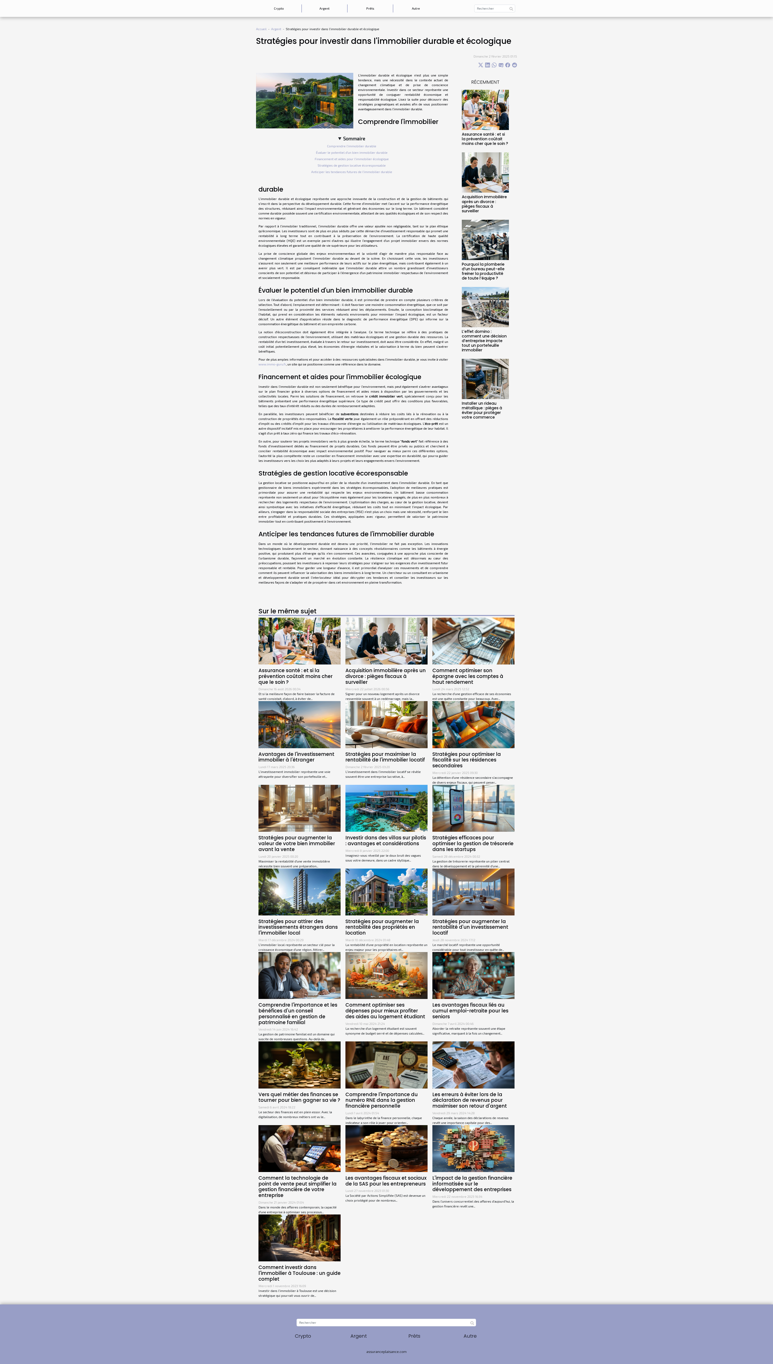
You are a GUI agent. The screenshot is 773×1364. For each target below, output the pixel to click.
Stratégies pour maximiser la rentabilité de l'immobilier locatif (385, 757)
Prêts (370, 8)
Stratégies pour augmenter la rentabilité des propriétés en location (382, 927)
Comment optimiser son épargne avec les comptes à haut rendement (467, 676)
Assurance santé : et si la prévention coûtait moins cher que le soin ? (485, 139)
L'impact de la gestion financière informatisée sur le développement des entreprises (472, 1184)
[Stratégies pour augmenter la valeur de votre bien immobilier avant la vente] (299, 808)
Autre (416, 8)
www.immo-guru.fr (272, 364)
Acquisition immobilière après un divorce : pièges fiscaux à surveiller (484, 204)
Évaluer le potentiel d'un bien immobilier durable (352, 152)
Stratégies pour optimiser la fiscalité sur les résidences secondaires (466, 760)
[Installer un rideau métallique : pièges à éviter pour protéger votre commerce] (485, 378)
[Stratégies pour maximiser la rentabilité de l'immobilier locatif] (386, 724)
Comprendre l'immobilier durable (351, 146)
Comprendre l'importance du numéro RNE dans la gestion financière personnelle (381, 1100)
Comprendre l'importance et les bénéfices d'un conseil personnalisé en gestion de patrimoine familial (297, 1014)
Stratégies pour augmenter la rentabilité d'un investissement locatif (470, 927)
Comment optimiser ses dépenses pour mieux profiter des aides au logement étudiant (385, 1011)
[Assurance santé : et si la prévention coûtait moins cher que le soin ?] (485, 109)
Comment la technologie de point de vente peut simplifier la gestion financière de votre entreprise (297, 1187)
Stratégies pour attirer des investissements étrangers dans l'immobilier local (298, 927)
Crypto (279, 8)
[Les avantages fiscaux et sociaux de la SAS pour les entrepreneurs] (386, 1148)
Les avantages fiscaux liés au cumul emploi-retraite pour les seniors (470, 1011)
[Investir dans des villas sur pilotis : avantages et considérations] (386, 808)
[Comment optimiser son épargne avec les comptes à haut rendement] (473, 640)
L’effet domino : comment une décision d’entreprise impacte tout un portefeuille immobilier (484, 341)
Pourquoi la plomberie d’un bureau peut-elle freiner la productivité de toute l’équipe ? (483, 271)
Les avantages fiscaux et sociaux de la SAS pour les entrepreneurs (386, 1181)
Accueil (261, 29)
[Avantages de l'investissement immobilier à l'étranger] (299, 724)
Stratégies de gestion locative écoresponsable (352, 165)
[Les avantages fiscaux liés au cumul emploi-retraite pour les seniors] (473, 975)
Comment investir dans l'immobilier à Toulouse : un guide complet (299, 1273)
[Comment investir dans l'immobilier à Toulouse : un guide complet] (299, 1237)
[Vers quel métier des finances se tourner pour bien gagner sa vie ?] (299, 1064)
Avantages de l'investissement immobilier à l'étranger (296, 757)
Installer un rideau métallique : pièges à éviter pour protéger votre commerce (482, 410)
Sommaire (354, 138)
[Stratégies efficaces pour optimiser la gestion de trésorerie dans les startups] (473, 808)
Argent (324, 8)
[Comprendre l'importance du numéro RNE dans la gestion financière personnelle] (386, 1064)
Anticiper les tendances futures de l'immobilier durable (351, 172)
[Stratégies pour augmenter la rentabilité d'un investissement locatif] (473, 891)
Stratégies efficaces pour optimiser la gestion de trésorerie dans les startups (473, 843)
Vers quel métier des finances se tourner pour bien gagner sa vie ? (299, 1097)
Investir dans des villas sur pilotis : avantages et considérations (385, 840)
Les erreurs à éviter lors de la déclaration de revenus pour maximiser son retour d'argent (469, 1100)
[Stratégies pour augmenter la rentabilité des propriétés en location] (386, 891)
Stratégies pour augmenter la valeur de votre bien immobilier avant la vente (296, 843)
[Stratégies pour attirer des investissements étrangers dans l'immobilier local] (299, 891)
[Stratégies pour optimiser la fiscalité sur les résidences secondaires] (473, 724)
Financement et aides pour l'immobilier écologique (352, 159)
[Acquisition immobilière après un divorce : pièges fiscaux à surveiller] (485, 172)
